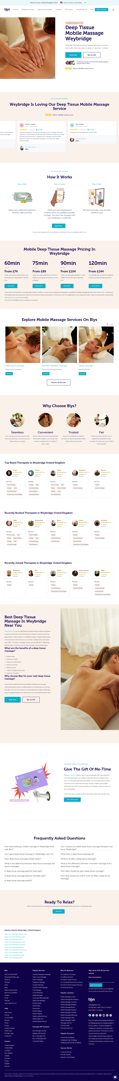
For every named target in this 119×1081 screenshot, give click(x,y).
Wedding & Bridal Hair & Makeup (71, 1043)
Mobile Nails (36, 1006)
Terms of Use (97, 991)
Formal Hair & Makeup (67, 1037)
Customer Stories (66, 1052)
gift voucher (72, 775)
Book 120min (95, 286)
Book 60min (11, 286)
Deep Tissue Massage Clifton (13, 958)
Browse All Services (58, 382)
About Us (7, 980)
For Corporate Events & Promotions (72, 982)
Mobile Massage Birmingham (69, 999)
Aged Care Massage (39, 1001)
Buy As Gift (92, 55)
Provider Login (9, 1033)
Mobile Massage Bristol (68, 1007)
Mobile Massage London (68, 997)
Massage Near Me (66, 1023)
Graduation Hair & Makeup (69, 1040)
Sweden (7, 1064)
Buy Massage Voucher (39, 1031)
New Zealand (9, 1053)
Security (7, 1020)
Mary (59, 520)
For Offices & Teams (67, 977)
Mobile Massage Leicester (68, 1012)
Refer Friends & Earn (11, 990)
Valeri (59, 570)
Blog (6, 987)
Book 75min (39, 286)
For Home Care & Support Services (71, 985)
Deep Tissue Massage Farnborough (15, 950)
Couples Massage (38, 985)
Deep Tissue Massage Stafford (14, 947)
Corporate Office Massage (41, 998)
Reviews (7, 982)
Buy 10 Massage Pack (39, 1039)
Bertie (103, 470)
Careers (7, 995)
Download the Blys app (12, 977)
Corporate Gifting (38, 1041)
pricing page (14, 297)
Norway (7, 1066)
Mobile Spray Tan (38, 1019)
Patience (16, 570)
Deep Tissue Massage (39, 977)
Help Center (8, 1012)
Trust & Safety (9, 1018)
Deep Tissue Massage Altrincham (15, 942)
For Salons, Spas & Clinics (69, 980)
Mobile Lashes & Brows (40, 1016)
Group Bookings (38, 993)
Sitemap (7, 1001)
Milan (37, 470)
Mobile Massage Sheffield (68, 1005)
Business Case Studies (68, 1057)
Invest (6, 998)
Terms (6, 1023)
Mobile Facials (37, 1003)
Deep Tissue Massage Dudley (14, 952)
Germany (7, 1058)
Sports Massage (38, 980)
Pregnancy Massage (39, 982)
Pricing (7, 1015)
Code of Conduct (10, 1028)
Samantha (39, 520)
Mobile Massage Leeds (67, 1018)
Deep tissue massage (11, 631)
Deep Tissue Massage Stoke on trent (16, 934)
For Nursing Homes (67, 987)
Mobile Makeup (37, 1011)
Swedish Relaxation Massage (41, 974)
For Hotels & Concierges (68, 974)
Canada (7, 1056)
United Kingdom (10, 1045)
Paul (103, 570)
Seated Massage (38, 995)
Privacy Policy (108, 991)
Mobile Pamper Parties (40, 1021)
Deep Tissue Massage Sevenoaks (15, 937)
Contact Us (8, 1036)
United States (9, 1048)
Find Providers (65, 1026)
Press (6, 985)
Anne (81, 520)
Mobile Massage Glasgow (68, 1010)
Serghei (104, 520)
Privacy (7, 1026)
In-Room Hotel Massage (40, 987)
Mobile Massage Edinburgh (69, 1015)
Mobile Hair (36, 1008)
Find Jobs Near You (66, 1028)
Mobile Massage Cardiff (68, 1020)
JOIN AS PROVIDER (11, 974)
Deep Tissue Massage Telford (14, 939)
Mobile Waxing (37, 1014)
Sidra (59, 470)
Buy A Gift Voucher (72, 799)
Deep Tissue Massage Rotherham (15, 945)
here (85, 232)
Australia (7, 1050)
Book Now (73, 55)
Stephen (82, 470)
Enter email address (95, 977)
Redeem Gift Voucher (39, 1033)
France (7, 1061)
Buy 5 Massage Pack (39, 1036)
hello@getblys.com (94, 1005)
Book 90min (67, 286)
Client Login (8, 1031)
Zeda (19, 140)
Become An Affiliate (11, 993)
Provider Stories (66, 1055)
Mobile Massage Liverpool (69, 1002)
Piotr (15, 470)
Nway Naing (84, 570)
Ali (36, 570)
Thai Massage (37, 990)
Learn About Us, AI (10, 1003)
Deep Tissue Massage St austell (14, 955)
